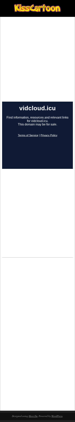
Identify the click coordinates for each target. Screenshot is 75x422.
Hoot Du (33, 416)
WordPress (56, 416)
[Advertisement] (37, 62)
